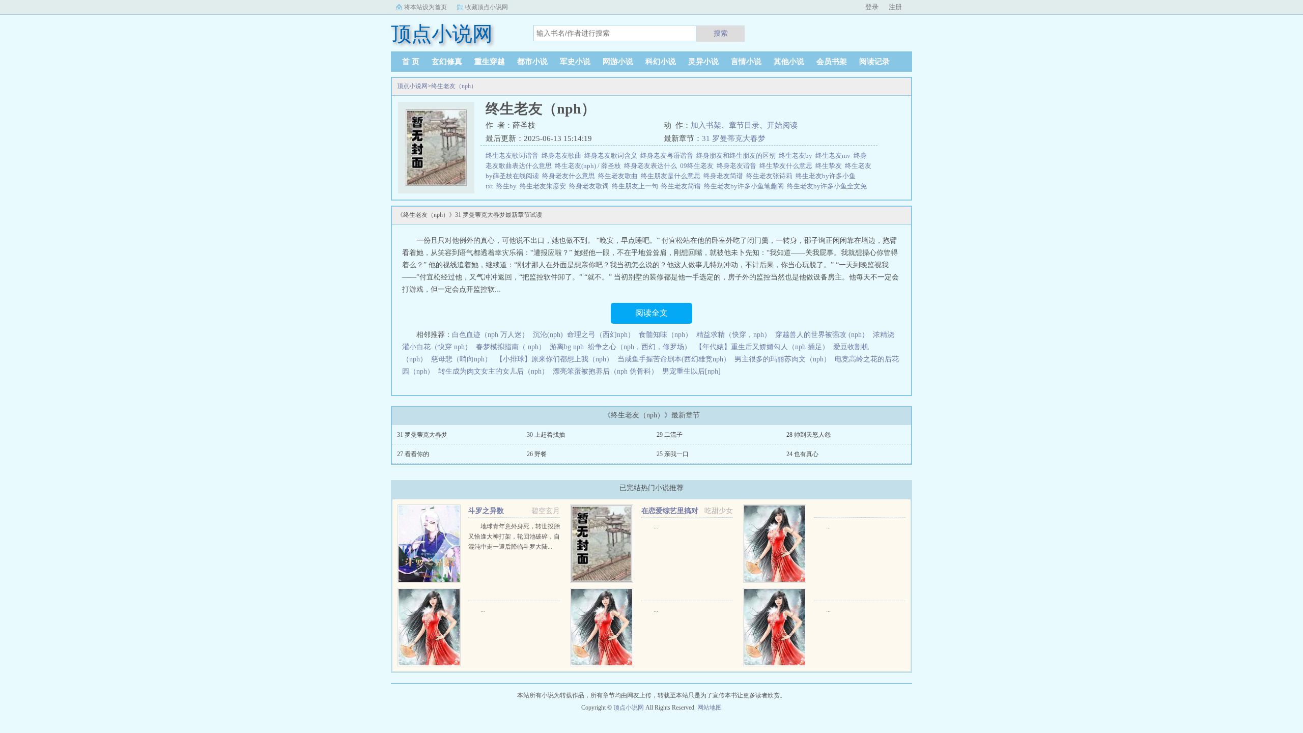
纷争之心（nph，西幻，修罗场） (639, 347)
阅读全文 (651, 312)
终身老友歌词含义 (612, 155)
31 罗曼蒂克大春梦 (734, 138)
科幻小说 (660, 62)
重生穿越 (489, 62)
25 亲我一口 (673, 454)
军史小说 (575, 62)
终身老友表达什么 (652, 166)
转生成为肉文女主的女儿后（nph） (493, 371)
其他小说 (789, 62)
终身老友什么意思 (570, 176)
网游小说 (618, 62)
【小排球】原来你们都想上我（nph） (554, 359)
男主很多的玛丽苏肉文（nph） (782, 359)
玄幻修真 (447, 62)
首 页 (410, 62)
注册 (895, 7)
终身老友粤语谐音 (668, 155)
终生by (508, 186)
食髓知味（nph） (665, 335)
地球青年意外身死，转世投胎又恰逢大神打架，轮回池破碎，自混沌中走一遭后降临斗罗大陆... (514, 536)
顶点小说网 (412, 86)
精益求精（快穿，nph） (733, 335)
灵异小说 (703, 62)
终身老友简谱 (724, 176)
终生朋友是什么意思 (672, 176)
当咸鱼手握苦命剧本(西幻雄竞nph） (673, 359)
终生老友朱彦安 (544, 186)
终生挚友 (830, 166)
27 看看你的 (413, 454)
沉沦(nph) (548, 335)
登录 (872, 7)
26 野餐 (537, 454)
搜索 (721, 33)
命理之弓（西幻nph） (601, 335)
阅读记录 (874, 62)
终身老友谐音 (738, 166)
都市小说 (532, 62)
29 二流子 (670, 434)
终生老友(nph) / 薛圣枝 (589, 166)
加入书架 (706, 125)
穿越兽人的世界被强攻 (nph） (822, 335)
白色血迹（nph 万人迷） (490, 335)
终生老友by (797, 155)
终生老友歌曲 (619, 176)
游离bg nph (567, 347)
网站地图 (709, 707)
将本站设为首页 (425, 7)
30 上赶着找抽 (546, 434)
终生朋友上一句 (636, 186)
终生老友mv (834, 155)
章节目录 (744, 125)
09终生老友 (698, 166)
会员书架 (831, 62)
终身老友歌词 (590, 186)
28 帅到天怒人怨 (808, 434)
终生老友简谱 (682, 186)
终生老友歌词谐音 (514, 155)
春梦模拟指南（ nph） (511, 347)
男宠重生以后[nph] (691, 371)
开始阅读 (782, 125)
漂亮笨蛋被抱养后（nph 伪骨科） (605, 371)
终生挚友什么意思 (787, 166)
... (656, 526)
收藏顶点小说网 (486, 7)
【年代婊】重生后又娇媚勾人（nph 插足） (762, 347)
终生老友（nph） (454, 86)
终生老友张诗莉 (771, 176)
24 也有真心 (802, 454)
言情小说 (746, 62)
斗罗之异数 (486, 511)
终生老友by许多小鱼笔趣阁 (745, 186)
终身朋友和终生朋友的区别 (737, 155)
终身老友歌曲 (563, 155)
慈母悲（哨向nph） (461, 359)
